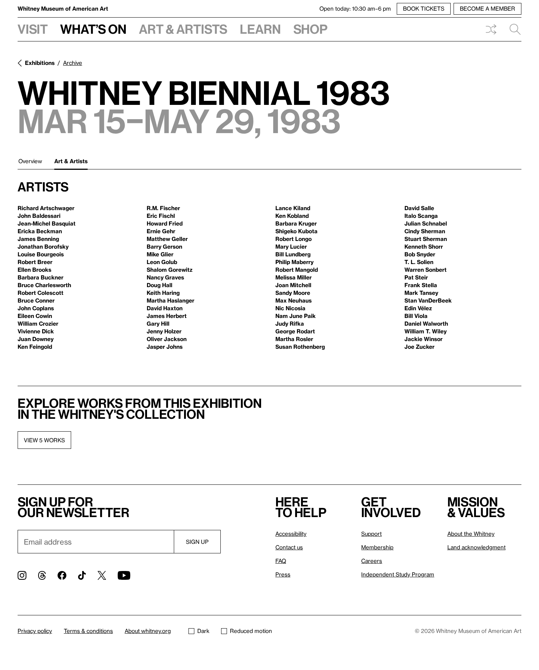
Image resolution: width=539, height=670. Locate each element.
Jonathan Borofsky (43, 246)
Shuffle (491, 29)
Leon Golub (162, 262)
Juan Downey (36, 339)
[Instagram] (22, 575)
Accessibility (291, 533)
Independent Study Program (397, 574)
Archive (72, 62)
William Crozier (38, 323)
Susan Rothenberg (300, 346)
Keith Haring (163, 292)
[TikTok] (82, 575)
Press (282, 574)
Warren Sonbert (425, 269)
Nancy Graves (165, 277)
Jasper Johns (165, 346)
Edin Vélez (418, 308)
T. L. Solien (418, 262)
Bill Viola (416, 315)
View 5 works (44, 440)
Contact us (289, 547)
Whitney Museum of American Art (63, 8)
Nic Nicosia (290, 308)
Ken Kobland (292, 215)
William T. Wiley (425, 331)
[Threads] (42, 575)
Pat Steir (416, 277)
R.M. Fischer (163, 208)
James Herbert (167, 315)
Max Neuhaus (293, 300)
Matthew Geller (167, 238)
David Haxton (165, 308)
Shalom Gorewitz (169, 269)
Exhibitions (40, 62)
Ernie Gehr (161, 231)
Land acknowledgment (476, 547)
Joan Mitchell (293, 285)
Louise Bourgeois (41, 254)
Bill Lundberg (293, 254)
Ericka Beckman (40, 231)
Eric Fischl (161, 215)
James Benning (38, 238)
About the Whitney (471, 533)
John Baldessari (39, 215)
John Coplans (36, 308)
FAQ (280, 560)
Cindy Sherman (424, 231)
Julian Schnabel (425, 223)
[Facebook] (62, 575)
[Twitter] (102, 575)
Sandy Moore (292, 292)
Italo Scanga (421, 215)
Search (512, 29)
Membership (377, 547)
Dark (203, 630)
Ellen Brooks (34, 269)
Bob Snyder (419, 254)
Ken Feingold (35, 346)
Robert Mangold (296, 269)
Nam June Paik (295, 315)
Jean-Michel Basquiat (47, 223)
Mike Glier (160, 254)
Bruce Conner (36, 300)
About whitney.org (148, 630)
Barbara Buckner (40, 277)
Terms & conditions (88, 630)
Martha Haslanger (170, 300)
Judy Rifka (289, 323)
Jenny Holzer (164, 331)
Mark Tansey (421, 292)
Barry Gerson (164, 246)
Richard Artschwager (46, 208)
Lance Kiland (292, 208)
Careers (371, 560)
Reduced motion (251, 630)
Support (371, 533)
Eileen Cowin (35, 315)
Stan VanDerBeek (428, 300)
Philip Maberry (294, 262)
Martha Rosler (294, 339)
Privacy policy (35, 630)
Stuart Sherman (425, 238)
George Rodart (295, 331)
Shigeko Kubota (296, 231)
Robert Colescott (40, 292)
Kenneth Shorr (423, 246)
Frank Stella (420, 285)
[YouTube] (124, 575)
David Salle (419, 208)
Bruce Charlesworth (44, 285)
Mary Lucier (291, 246)
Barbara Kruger (296, 223)
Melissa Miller (293, 277)
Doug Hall (159, 285)
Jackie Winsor (423, 339)
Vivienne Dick (36, 331)
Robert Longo (293, 238)
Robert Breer (35, 262)
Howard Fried (165, 223)
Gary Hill (158, 323)
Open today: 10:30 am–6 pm (355, 8)
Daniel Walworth (426, 323)
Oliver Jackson (167, 339)
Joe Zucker (419, 346)
